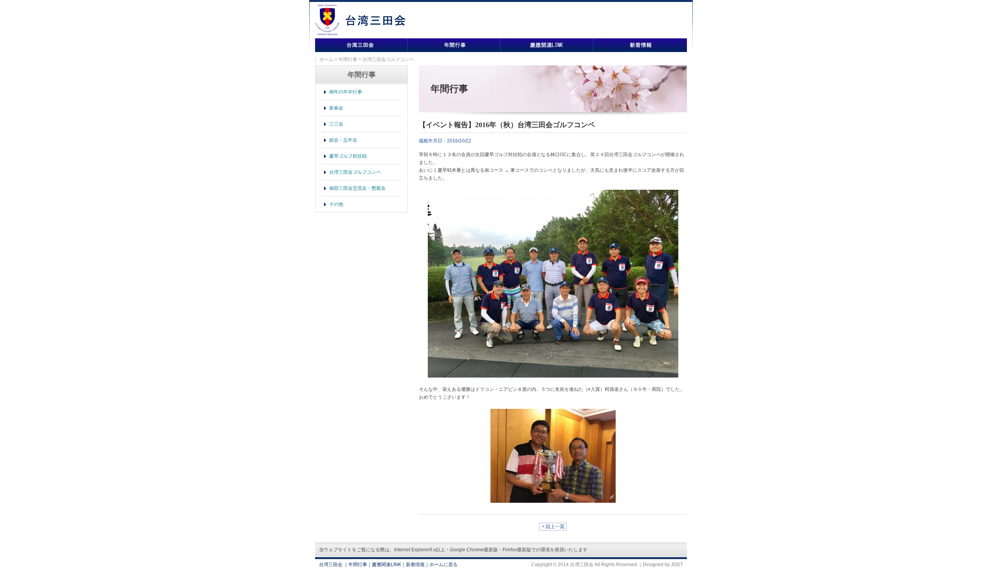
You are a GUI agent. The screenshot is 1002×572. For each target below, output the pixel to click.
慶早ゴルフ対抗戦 (348, 156)
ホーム (326, 59)
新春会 (336, 108)
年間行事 (454, 45)
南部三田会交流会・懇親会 (357, 188)
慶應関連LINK (547, 45)
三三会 (336, 124)
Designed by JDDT (663, 564)
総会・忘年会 (343, 140)
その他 (336, 204)
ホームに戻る (443, 564)
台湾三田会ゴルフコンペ (355, 172)
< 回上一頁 (553, 526)
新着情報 (640, 45)
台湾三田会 (361, 45)
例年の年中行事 (345, 92)
